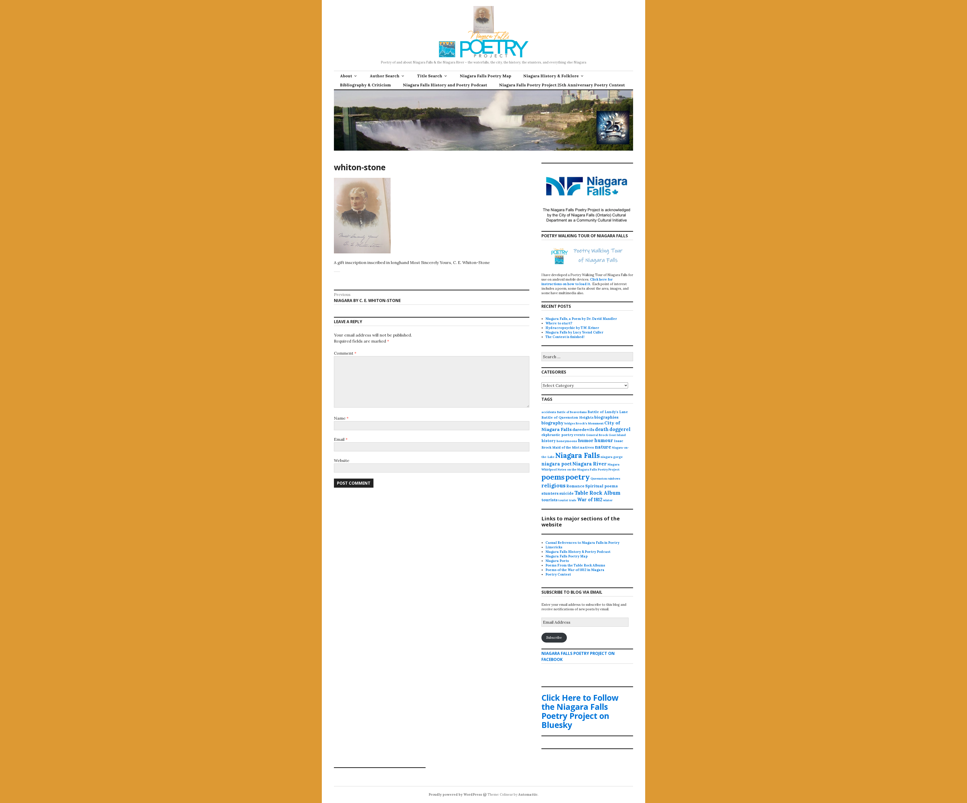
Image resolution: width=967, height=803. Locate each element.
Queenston (599, 478)
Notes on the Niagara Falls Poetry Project (588, 469)
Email (341, 439)
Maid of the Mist (565, 447)
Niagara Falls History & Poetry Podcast (577, 552)
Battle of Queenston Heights (567, 417)
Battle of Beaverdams (572, 412)
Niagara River (589, 463)
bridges (569, 423)
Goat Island (617, 435)
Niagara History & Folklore (551, 75)
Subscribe (554, 637)
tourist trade (567, 500)
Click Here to (579, 711)
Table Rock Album (597, 493)
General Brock (597, 435)
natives (587, 447)
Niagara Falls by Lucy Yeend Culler (574, 332)
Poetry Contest (558, 574)
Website (341, 460)
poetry (577, 477)
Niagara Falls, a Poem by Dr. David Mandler (581, 319)
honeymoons (567, 441)
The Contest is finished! (564, 337)
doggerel (620, 429)
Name (341, 418)
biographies (606, 417)
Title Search (429, 75)
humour (603, 440)
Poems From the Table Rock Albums (575, 565)
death (602, 429)
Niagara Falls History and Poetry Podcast (445, 84)
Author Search (384, 75)
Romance (575, 486)
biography (552, 423)
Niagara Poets (557, 561)
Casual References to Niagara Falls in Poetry (582, 543)
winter (607, 500)
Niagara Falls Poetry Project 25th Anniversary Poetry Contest (562, 84)
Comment (345, 353)
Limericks (553, 547)
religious (553, 485)
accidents (548, 412)
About (346, 75)
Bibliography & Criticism (365, 84)
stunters (550, 493)
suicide (566, 493)
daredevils (583, 429)
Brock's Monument (590, 423)
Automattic (528, 794)
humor (586, 440)
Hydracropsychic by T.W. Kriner (572, 328)
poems (553, 477)
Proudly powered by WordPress (455, 794)
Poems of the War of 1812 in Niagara (574, 570)
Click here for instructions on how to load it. (577, 281)
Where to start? (558, 323)
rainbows (614, 478)
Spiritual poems (601, 485)
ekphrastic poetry (557, 435)
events (579, 435)
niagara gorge (612, 457)
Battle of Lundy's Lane (608, 412)
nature (603, 447)
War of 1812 (589, 500)
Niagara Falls (577, 455)
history (548, 441)
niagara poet (556, 464)
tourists (549, 499)
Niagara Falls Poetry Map (485, 75)
